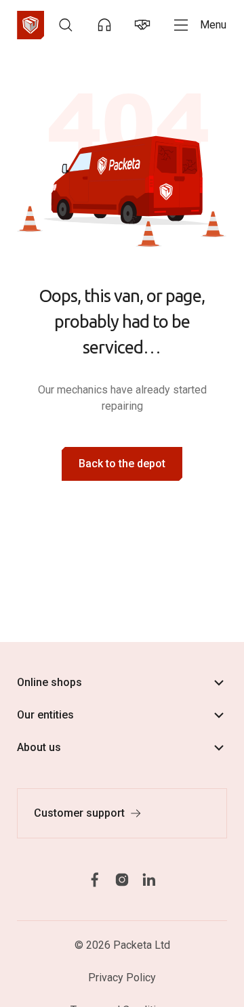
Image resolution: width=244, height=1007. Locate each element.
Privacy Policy (122, 977)
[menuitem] (66, 25)
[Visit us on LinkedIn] (149, 879)
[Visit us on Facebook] (95, 879)
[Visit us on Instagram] (122, 879)
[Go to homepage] (30, 25)
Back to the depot (122, 463)
